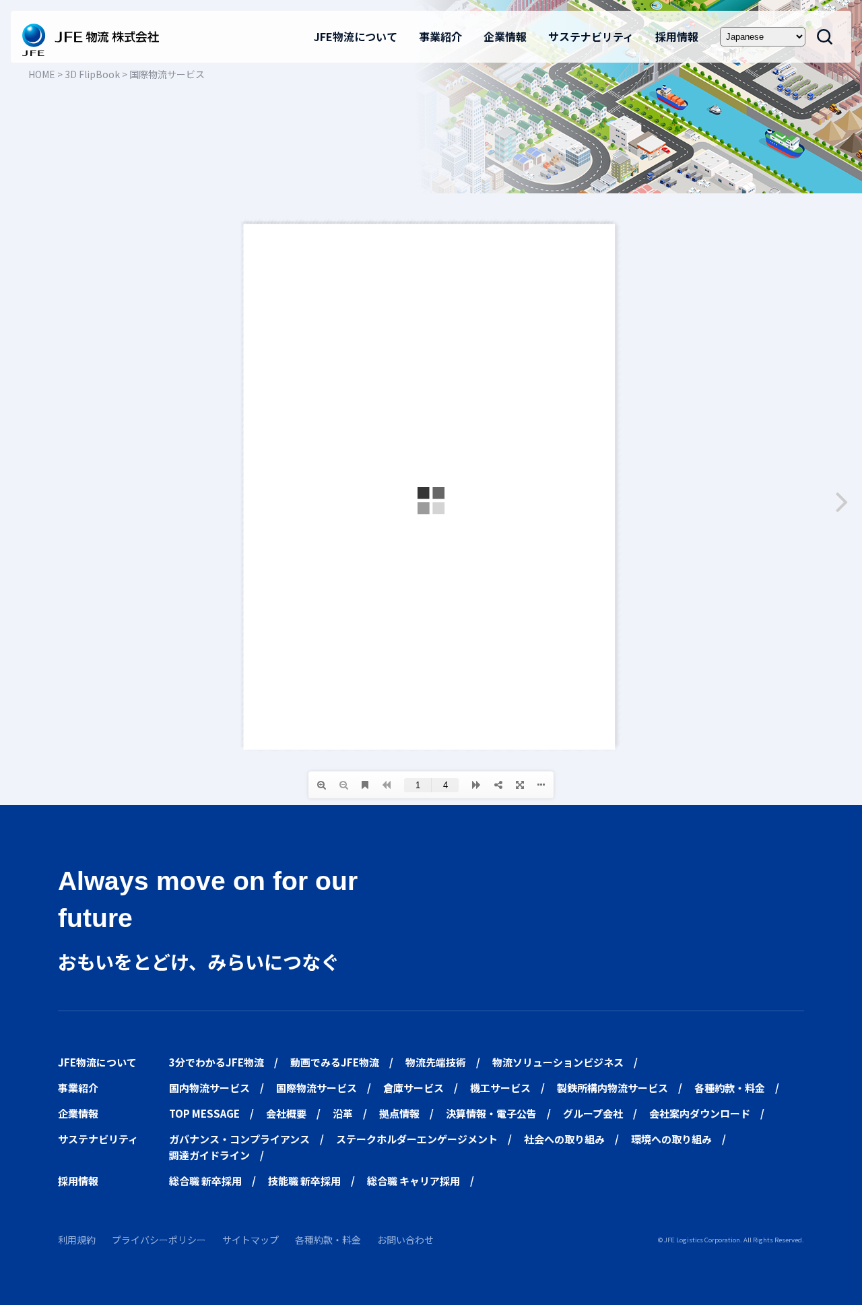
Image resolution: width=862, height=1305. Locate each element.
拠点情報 (399, 1113)
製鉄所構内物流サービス (612, 1088)
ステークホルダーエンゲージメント (417, 1139)
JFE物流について (355, 36)
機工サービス (500, 1088)
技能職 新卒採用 (304, 1181)
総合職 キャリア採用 (413, 1181)
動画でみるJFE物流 (334, 1062)
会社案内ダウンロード (699, 1113)
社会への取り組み (564, 1139)
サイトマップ (250, 1239)
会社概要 (286, 1113)
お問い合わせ (405, 1239)
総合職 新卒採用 (205, 1181)
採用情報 (676, 36)
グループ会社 (593, 1113)
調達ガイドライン (209, 1155)
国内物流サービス (209, 1088)
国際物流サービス (316, 1088)
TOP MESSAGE (204, 1113)
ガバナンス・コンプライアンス (239, 1139)
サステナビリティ (591, 36)
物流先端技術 (435, 1062)
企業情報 (505, 36)
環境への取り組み (671, 1139)
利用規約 (77, 1239)
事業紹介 (440, 36)
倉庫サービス (413, 1088)
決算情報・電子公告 (491, 1113)
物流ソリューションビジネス (558, 1062)
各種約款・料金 (729, 1088)
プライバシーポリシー (159, 1239)
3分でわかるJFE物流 (216, 1062)
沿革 (343, 1113)
